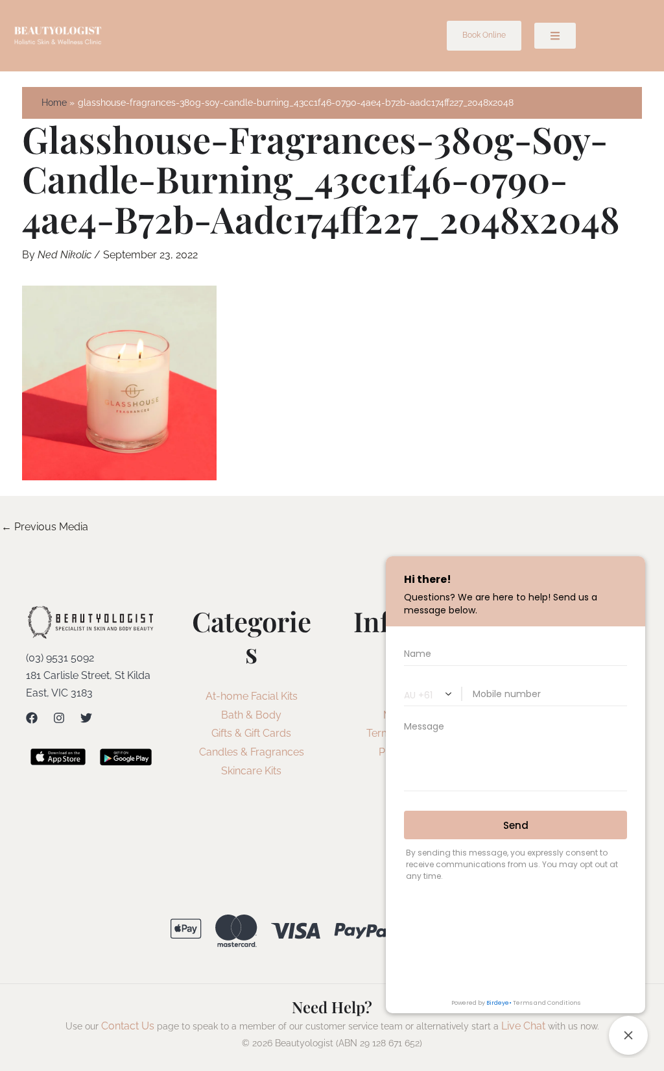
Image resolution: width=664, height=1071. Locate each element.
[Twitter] (86, 718)
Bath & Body (251, 715)
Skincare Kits (251, 771)
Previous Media (44, 527)
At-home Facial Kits (252, 696)
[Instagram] (59, 718)
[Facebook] (32, 718)
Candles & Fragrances (251, 752)
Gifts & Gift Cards (251, 733)
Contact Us (127, 1026)
